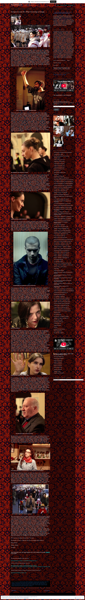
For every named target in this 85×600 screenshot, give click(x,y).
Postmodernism (22, 583)
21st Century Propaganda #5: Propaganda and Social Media (62, 201)
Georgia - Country (14, 582)
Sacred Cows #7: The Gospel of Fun (60, 237)
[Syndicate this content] (53, 353)
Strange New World (57, 325)
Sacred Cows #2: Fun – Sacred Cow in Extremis (62, 246)
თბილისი (27, 581)
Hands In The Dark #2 (58, 367)
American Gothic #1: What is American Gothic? (62, 310)
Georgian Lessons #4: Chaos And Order (61, 226)
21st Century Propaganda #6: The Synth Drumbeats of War (63, 197)
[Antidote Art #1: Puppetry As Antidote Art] (69, 121)
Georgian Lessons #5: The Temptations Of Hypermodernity (61, 222)
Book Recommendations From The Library (61, 156)
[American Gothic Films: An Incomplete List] (58, 121)
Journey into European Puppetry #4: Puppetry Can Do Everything (63, 284)
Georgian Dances (25, 582)
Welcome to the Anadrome (58, 332)
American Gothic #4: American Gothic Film (61, 305)
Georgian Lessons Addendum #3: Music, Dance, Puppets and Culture (62, 214)
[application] (63, 86)
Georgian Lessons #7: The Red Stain (60, 192)
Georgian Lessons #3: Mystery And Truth (61, 228)
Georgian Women (42, 582)
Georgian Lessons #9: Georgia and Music (61, 188)
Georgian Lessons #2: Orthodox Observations (62, 230)
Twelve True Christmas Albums (59, 224)
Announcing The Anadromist (59, 176)
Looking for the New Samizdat (59, 329)
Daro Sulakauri (42, 581)
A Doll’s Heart (56, 268)
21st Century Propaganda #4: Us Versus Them (62, 203)
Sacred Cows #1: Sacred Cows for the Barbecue (62, 248)
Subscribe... (57, 99)
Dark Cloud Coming (57, 314)
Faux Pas (55, 327)
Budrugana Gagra (36, 581)
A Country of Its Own (57, 323)
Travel (24, 585)
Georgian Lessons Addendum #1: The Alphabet (62, 218)
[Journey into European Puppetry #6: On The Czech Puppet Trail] (58, 141)
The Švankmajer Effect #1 (58, 261)
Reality (31, 583)
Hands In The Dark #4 (58, 363)
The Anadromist (70, 5)
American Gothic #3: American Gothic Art (61, 307)
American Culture (14, 584)
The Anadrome (43, 583)
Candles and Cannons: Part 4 (59, 163)
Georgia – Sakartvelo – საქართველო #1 (61, 257)
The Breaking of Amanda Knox (59, 296)
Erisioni (46, 581)
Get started (53, 1)
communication (24, 584)
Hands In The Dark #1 (58, 369)
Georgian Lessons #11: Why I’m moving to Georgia (27, 12)
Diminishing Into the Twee (58, 321)
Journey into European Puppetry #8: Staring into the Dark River (63, 273)
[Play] (55, 90)
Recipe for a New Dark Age (59, 270)
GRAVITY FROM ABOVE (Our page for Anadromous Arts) (63, 354)
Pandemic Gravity (57, 371)
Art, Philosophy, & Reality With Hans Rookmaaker (63, 152)
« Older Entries (13, 590)
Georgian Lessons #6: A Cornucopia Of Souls (62, 220)
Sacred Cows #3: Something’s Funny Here (61, 244)
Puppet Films (27, 583)
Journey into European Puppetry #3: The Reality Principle (61, 287)
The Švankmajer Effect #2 (58, 259)
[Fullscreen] (72, 90)
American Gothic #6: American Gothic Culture (62, 301)
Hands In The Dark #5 (58, 362)
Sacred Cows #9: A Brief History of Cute (61, 233)
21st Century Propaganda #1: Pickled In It (61, 211)
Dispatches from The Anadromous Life (61, 292)
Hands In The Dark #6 (58, 360)
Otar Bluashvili (18, 583)
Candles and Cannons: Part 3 (59, 165)
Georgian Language (41, 584)
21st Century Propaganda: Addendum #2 (61, 194)
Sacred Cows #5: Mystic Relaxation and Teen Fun (63, 241)
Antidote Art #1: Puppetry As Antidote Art (61, 318)
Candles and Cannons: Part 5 (59, 161)
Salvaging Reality (57, 312)
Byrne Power (19, 584)
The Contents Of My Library (59, 356)
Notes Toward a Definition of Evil (60, 172)
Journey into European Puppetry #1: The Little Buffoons (64, 290)
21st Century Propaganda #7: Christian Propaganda (63, 183)
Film (47, 581)
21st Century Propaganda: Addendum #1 (61, 199)
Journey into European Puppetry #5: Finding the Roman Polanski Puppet (62, 281)
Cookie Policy (26, 597)
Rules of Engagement (58, 330)
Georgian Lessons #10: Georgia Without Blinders (63, 187)
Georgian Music (30, 582)
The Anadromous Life (16, 4)
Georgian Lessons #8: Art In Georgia (60, 190)
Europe (30, 584)
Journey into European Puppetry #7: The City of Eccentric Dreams (62, 275)
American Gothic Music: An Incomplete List (61, 250)
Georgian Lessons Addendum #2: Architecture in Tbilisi (64, 216)
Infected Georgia (57, 157)
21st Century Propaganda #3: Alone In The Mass (62, 207)
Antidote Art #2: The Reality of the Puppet (61, 316)
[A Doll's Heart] (69, 131)
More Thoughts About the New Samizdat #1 (62, 299)
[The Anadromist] (58, 131)
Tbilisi (39, 583)
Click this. (56, 109)
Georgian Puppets (36, 582)
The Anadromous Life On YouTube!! (59, 74)
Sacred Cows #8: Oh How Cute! (59, 235)
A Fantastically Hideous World (59, 294)
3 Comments (30, 585)
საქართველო (31, 581)
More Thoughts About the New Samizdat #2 (62, 298)
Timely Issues (56, 174)
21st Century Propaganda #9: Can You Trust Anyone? (63, 179)
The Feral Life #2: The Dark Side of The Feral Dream (63, 264)
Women (27, 585)
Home (58, 5)
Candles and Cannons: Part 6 (59, 159)
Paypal (56, 55)
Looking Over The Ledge (58, 154)
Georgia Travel (19, 582)
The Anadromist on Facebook (62, 95)
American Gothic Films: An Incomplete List (61, 252)
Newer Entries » (47, 590)
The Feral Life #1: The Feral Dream (60, 266)
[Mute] (70, 90)
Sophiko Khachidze (35, 583)
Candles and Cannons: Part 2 (59, 167)
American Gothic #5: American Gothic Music (62, 303)
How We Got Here (57, 170)
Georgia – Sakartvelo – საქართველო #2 (61, 255)
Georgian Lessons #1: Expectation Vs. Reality (62, 232)
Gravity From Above (63, 5)
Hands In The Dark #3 (58, 365)
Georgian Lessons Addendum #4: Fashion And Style (63, 205)
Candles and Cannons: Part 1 (59, 168)
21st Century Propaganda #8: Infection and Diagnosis (63, 181)
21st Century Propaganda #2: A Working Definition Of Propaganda (63, 210)
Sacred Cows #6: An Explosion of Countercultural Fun (63, 239)
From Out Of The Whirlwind (59, 358)
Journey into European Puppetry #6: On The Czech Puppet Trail (63, 278)
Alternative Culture (22, 581)
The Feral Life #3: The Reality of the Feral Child (62, 263)
